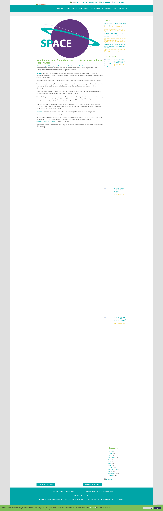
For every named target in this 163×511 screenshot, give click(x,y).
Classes (110, 451)
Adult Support (84, 8)
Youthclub (111, 476)
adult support (62, 66)
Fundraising (111, 457)
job (78, 66)
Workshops (111, 474)
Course (110, 453)
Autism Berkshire (71, 66)
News (114, 8)
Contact (121, 8)
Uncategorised (112, 469)
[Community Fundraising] (37, 484)
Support (110, 465)
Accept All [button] (157, 508)
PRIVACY (63, 505)
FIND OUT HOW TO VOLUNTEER (63, 491)
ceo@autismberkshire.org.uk (46, 121)
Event (109, 455)
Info (109, 459)
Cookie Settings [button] (148, 508)
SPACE (39, 73)
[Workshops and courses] (83, 484)
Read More (92, 507)
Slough (81, 66)
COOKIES (100, 505)
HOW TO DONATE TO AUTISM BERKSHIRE (99, 491)
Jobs (54, 66)
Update (110, 472)
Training (110, 467)
